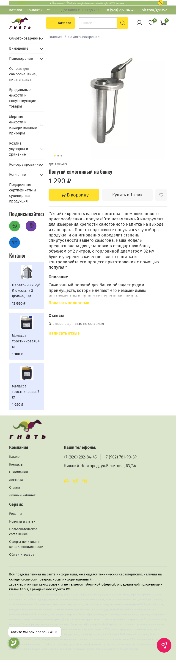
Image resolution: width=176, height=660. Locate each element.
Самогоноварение (84, 37)
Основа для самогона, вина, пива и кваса (23, 74)
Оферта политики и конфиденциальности (26, 544)
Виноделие (18, 48)
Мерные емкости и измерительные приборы (23, 124)
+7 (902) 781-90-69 (120, 457)
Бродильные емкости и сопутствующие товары (22, 98)
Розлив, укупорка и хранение (18, 148)
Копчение (17, 174)
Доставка (16, 480)
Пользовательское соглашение (23, 531)
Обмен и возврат (22, 555)
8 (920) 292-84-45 (121, 10)
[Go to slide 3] (61, 155)
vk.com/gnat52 (154, 10)
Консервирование (23, 164)
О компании (18, 472)
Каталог (15, 10)
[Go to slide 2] (58, 155)
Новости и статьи (22, 521)
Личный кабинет (22, 495)
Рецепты (15, 514)
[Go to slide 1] (54, 155)
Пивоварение (21, 58)
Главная (55, 37)
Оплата (14, 487)
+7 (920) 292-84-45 (80, 457)
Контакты (34, 10)
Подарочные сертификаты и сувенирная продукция (22, 192)
